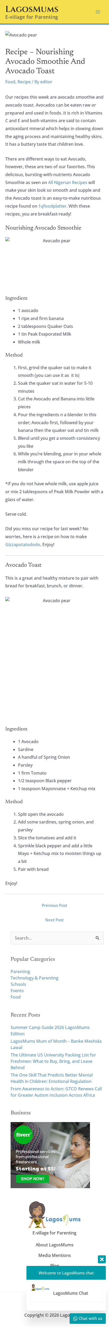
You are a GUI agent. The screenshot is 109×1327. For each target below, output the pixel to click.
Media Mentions (54, 1255)
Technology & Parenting (34, 978)
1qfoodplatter (52, 206)
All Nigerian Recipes (67, 182)
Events (17, 991)
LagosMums (31, 9)
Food (10, 82)
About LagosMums (55, 1245)
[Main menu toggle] (98, 12)
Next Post (54, 919)
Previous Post (54, 905)
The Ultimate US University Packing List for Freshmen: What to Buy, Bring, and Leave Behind (53, 1061)
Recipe (24, 82)
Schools (18, 984)
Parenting (20, 971)
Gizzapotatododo (22, 544)
